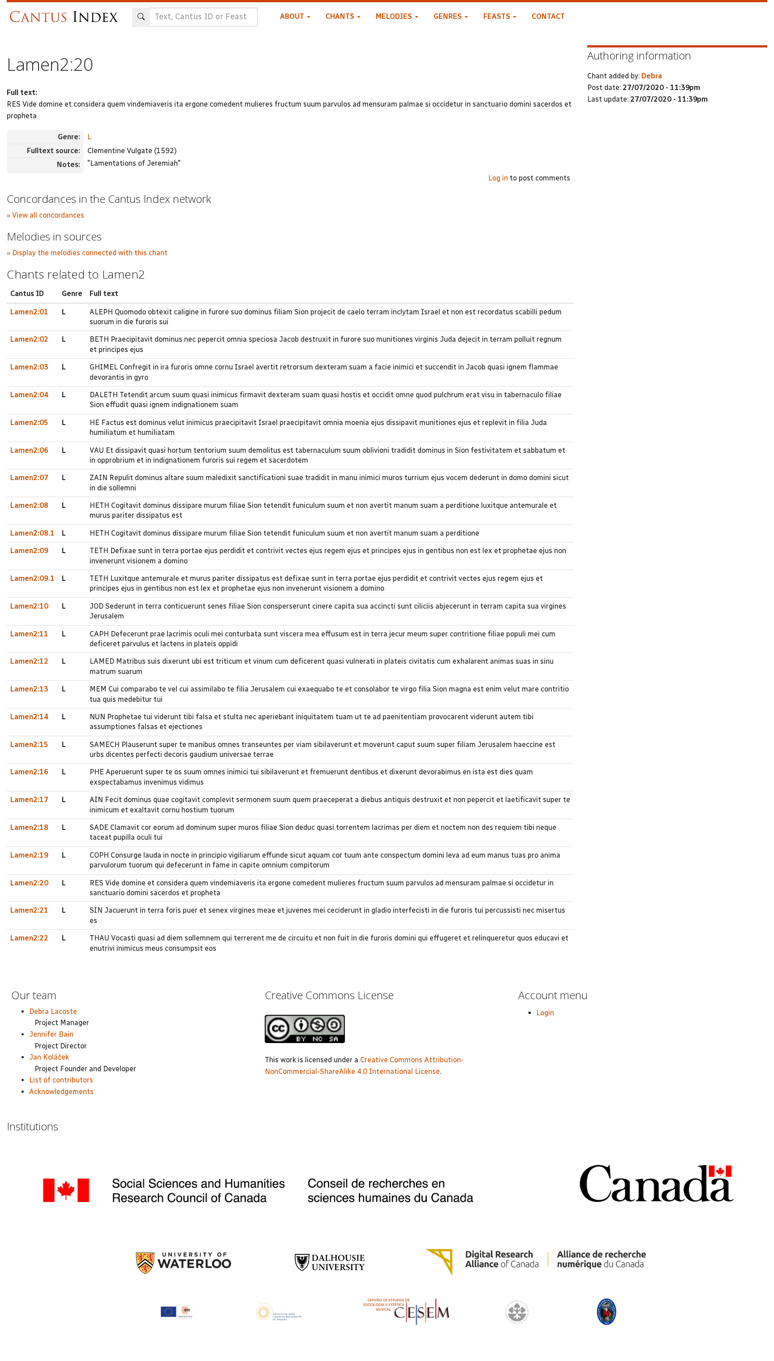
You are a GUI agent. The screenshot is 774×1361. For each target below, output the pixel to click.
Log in (498, 178)
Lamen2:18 (29, 827)
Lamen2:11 (29, 634)
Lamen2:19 (29, 855)
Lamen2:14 (29, 717)
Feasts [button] (497, 16)
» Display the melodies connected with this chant (87, 253)
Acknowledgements (61, 1091)
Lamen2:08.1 (32, 533)
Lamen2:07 (29, 477)
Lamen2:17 (29, 799)
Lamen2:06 (29, 450)
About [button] (293, 16)
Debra (651, 76)
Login (545, 1013)
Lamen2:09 (29, 550)
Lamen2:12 (29, 661)
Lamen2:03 (29, 367)
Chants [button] (341, 16)
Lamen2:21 (29, 910)
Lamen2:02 (29, 339)
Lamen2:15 (29, 744)
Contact (548, 16)
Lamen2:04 (29, 395)
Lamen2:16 (29, 772)
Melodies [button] (395, 16)
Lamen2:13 (29, 689)
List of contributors (61, 1080)
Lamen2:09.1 (32, 578)
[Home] (66, 12)
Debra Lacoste (53, 1011)
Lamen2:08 (29, 505)
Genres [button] (449, 16)
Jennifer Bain (51, 1034)
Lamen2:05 (29, 422)
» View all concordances (45, 215)
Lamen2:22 (29, 938)
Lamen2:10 (29, 606)
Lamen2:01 (29, 312)
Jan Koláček (49, 1057)
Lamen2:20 (29, 883)
